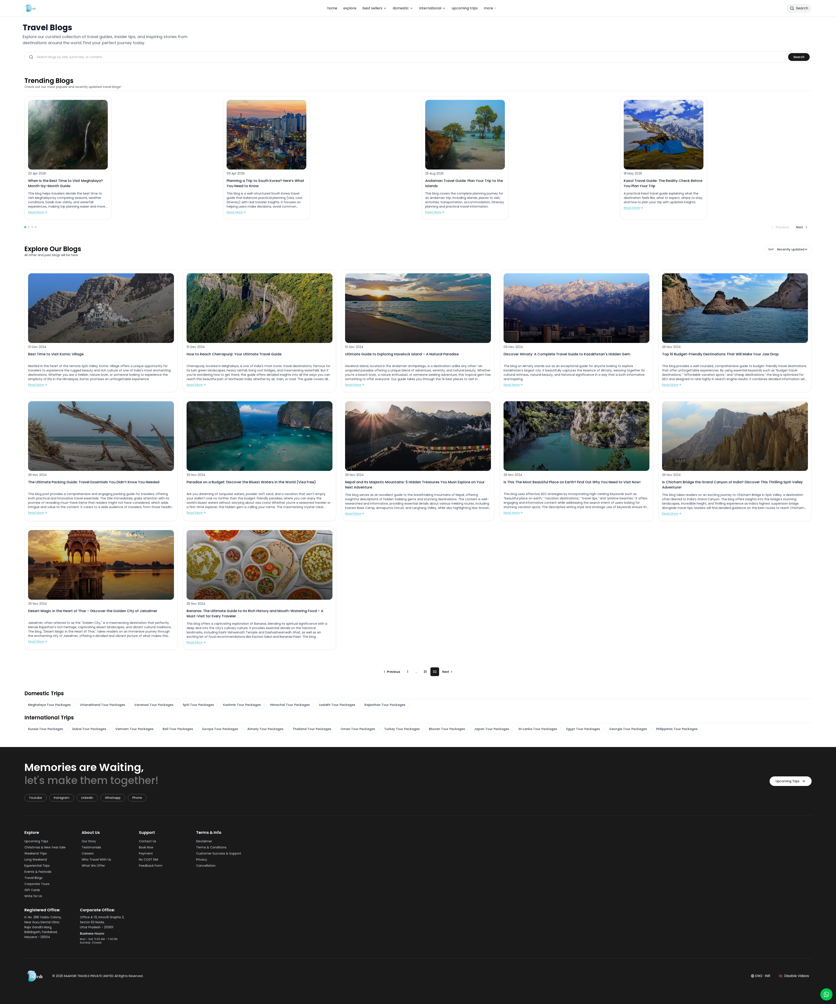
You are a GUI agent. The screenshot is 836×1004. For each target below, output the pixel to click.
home (332, 8)
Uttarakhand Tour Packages (102, 705)
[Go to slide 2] (29, 227)
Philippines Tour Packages (677, 729)
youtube (35, 798)
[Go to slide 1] (25, 227)
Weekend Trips (35, 853)
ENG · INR (762, 975)
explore (349, 8)
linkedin (87, 798)
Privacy (201, 859)
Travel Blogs (33, 878)
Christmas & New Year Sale (45, 847)
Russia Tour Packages (45, 729)
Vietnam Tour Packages (134, 729)
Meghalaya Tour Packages (49, 705)
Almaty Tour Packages (265, 729)
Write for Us (33, 896)
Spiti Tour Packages (198, 705)
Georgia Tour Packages (628, 729)
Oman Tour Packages (357, 729)
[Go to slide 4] (36, 227)
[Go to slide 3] (32, 227)
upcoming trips (465, 8)
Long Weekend (35, 859)
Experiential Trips (37, 865)
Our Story (89, 841)
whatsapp (113, 798)
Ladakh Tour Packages (337, 705)
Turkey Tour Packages (402, 729)
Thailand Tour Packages (312, 729)
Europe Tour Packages (220, 729)
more (490, 8)
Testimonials (91, 847)
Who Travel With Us (96, 859)
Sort (771, 249)
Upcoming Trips (787, 781)
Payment (146, 853)
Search (798, 57)
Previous (782, 227)
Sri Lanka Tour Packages (537, 729)
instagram (61, 798)
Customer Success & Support (218, 853)
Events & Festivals (37, 872)
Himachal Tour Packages (290, 705)
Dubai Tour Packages (89, 729)
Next (799, 227)
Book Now (146, 847)
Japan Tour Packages (491, 729)
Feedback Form (150, 865)
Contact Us (147, 841)
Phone (137, 798)
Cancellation (206, 865)
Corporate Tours (36, 884)
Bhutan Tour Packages (447, 729)
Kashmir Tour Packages (242, 705)
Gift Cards (32, 890)
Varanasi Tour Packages (154, 705)
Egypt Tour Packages (583, 729)
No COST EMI (148, 859)
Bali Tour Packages (178, 729)
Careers (88, 853)
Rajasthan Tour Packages (384, 705)
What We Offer (93, 865)
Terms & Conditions (211, 847)
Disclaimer (204, 841)
